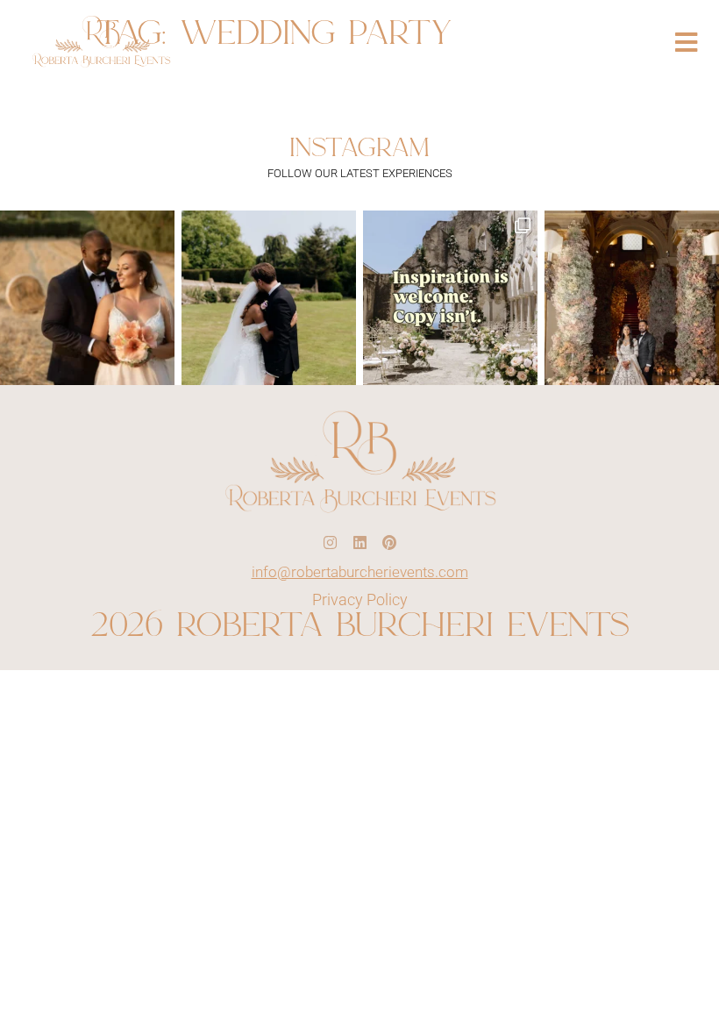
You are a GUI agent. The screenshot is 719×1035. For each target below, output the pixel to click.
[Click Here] (686, 42)
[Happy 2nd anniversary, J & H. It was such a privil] (632, 298)
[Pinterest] (389, 543)
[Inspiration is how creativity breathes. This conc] (450, 298)
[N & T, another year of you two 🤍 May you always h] (269, 298)
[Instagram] (330, 543)
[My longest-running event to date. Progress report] (87, 298)
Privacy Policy (360, 600)
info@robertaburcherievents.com (360, 572)
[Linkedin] (359, 543)
